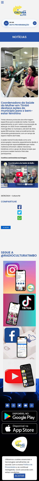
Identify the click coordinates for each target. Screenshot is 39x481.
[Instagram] (13, 405)
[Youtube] (25, 405)
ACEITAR (19, 475)
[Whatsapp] (32, 405)
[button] (6, 227)
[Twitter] (19, 405)
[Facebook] (7, 405)
